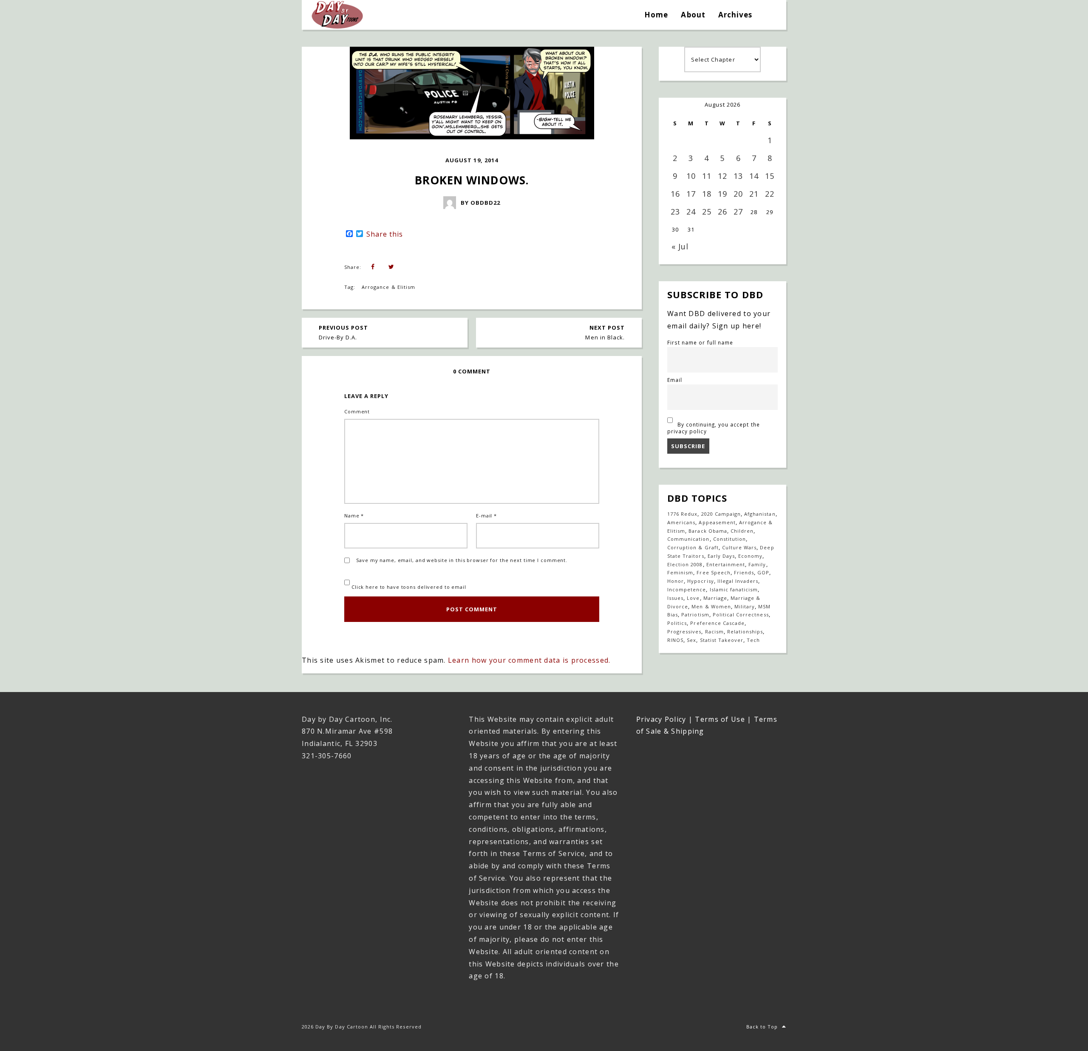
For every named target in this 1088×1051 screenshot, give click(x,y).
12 (722, 176)
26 (722, 211)
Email (674, 379)
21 (754, 194)
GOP (763, 572)
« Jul (680, 246)
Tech (753, 640)
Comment (357, 411)
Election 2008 (685, 564)
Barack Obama (707, 531)
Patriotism (695, 614)
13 (738, 176)
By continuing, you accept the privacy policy (713, 428)
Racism (714, 631)
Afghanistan (759, 514)
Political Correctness (741, 614)
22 (769, 194)
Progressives (684, 631)
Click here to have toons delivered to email (408, 587)
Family (757, 564)
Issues (675, 598)
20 (738, 194)
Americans (681, 522)
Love (693, 598)
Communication (688, 539)
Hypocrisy (700, 581)
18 (706, 194)
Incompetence (686, 589)
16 (675, 194)
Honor (675, 581)
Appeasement (717, 522)
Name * (354, 515)
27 (738, 211)
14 (754, 176)
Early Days (721, 556)
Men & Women (711, 606)
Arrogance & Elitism (388, 287)
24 (691, 211)
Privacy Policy (661, 719)
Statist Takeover (722, 640)
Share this (384, 234)
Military (744, 606)
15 (769, 176)
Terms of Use (720, 719)
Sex (691, 640)
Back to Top (762, 1026)
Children (742, 531)
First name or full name (700, 342)
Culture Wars (739, 547)
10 (691, 176)
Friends (744, 572)
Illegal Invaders (738, 581)
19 (722, 194)
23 (675, 211)
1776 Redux (682, 514)
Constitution (729, 539)
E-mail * (486, 515)
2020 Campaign (721, 514)
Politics (677, 623)
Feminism (680, 572)
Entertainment (725, 564)
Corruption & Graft (693, 547)
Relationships (745, 631)
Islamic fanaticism (734, 589)
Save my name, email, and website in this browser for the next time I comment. (461, 560)
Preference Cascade (717, 623)
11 (706, 176)
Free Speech (713, 572)
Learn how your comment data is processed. (529, 660)
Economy (750, 556)
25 (706, 211)
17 (691, 194)
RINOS (675, 640)
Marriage (715, 598)
